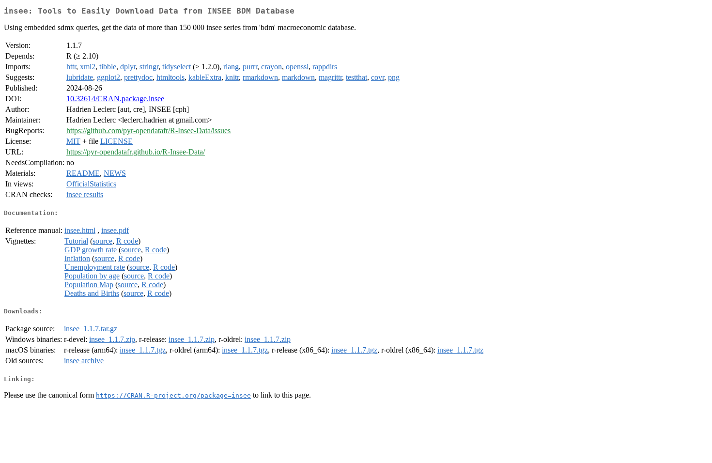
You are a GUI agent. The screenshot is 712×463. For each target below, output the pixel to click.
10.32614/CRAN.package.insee (115, 98)
